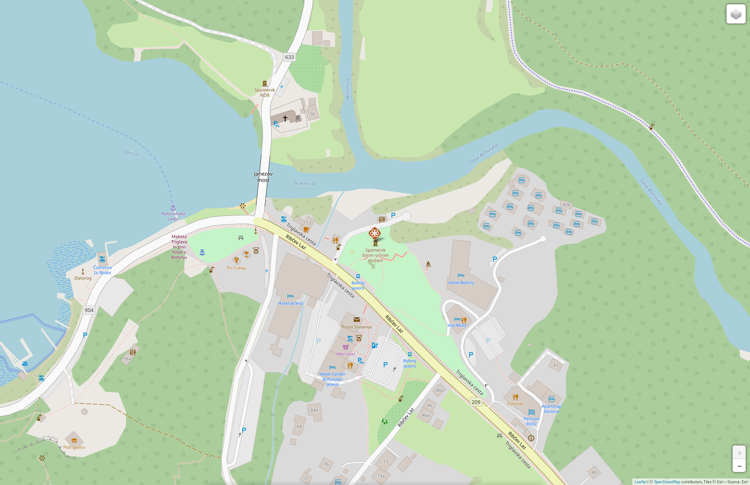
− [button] (739, 465)
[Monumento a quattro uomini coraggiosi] (375, 234)
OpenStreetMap (667, 481)
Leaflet (641, 481)
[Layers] (736, 13)
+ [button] (739, 452)
